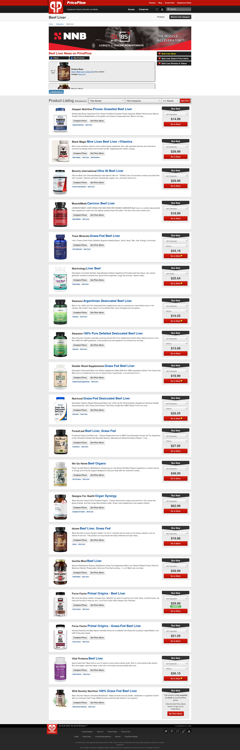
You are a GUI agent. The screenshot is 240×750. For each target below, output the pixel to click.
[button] (120, 92)
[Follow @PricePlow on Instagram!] (157, 9)
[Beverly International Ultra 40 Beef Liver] (60, 180)
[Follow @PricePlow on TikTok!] (183, 731)
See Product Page (60, 125)
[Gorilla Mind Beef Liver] (60, 570)
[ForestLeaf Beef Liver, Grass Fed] (60, 440)
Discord (117, 736)
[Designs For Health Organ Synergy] (60, 505)
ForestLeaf (76, 447)
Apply (185, 101)
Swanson (75, 317)
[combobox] (107, 101)
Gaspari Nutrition (78, 125)
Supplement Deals (184, 3)
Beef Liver (82, 74)
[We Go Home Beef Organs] (60, 472)
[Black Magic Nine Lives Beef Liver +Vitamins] (60, 150)
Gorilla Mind (76, 577)
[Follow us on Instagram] (177, 731)
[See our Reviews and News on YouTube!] (189, 731)
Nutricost (75, 414)
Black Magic (76, 157)
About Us (100, 731)
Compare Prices (80, 120)
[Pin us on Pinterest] (172, 731)
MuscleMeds (76, 219)
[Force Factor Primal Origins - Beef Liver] (60, 602)
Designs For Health (79, 512)
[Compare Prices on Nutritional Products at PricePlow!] (52, 728)
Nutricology (76, 284)
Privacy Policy (112, 731)
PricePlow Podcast (131, 736)
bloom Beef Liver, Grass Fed (82, 71)
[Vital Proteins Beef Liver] (60, 667)
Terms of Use (125, 731)
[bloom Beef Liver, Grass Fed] (64, 71)
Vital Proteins (77, 674)
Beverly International (79, 187)
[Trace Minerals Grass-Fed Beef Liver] (60, 246)
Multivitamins (95, 157)
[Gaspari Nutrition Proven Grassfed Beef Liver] (60, 119)
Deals (76, 736)
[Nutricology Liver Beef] (60, 277)
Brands (131, 9)
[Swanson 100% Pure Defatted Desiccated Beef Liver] (60, 344)
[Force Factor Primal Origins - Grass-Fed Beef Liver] (60, 636)
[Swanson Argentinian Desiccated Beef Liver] (60, 311)
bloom (74, 544)
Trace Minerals (77, 249)
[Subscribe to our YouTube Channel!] (162, 9)
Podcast (152, 3)
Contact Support (87, 731)
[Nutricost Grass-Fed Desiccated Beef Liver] (60, 409)
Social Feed (169, 3)
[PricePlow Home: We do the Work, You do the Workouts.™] (56, 7)
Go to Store (60, 130)
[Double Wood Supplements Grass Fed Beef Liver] (60, 376)
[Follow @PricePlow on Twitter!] (166, 731)
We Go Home (77, 479)
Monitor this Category (180, 17)
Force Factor (76, 609)
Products (160, 17)
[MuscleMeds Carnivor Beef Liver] (60, 212)
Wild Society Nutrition (79, 707)
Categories (143, 9)
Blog (160, 3)
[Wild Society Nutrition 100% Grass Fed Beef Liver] (60, 702)
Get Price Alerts (97, 120)
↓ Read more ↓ (56, 92)
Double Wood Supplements (81, 382)
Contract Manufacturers (103, 736)
